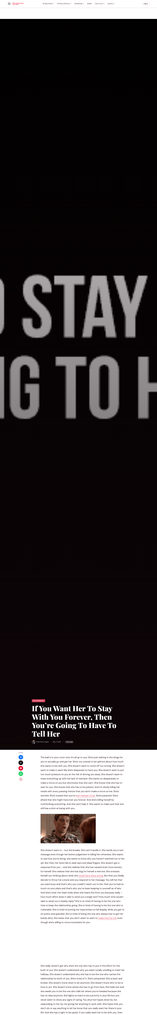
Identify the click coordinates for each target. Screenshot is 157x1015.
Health (89, 4)
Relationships (38, 700)
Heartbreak (78, 4)
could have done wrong (90, 875)
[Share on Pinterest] (21, 768)
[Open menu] (9, 4)
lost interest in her (85, 795)
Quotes (110, 4)
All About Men (47, 4)
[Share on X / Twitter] (21, 762)
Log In (146, 4)
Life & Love (99, 4)
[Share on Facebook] (21, 757)
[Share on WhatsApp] (21, 773)
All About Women (63, 4)
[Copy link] (21, 779)
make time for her (107, 918)
